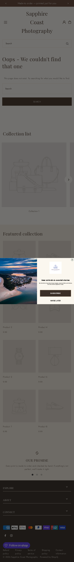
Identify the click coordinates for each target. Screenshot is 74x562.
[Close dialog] (72, 259)
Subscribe (55, 293)
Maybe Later (55, 300)
